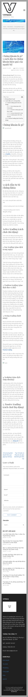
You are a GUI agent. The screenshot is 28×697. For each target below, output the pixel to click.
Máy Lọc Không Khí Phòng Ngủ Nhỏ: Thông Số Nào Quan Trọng (13, 548)
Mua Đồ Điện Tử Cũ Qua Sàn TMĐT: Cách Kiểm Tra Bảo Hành (13, 541)
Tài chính (21, 70)
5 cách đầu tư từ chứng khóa (12, 101)
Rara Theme (14, 690)
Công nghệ (6, 671)
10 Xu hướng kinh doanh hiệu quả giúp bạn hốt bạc (8, 454)
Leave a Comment (19, 68)
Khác (4, 675)
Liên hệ (5, 679)
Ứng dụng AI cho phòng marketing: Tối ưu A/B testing (14, 582)
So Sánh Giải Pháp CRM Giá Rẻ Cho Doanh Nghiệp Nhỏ (12, 555)
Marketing (5, 667)
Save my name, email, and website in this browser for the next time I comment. (13, 508)
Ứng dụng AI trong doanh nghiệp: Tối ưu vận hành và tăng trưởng (13, 575)
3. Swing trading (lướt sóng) (16, 113)
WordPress (14, 691)
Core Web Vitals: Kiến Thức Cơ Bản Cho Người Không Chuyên (14, 534)
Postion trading (7, 350)
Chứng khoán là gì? (10, 99)
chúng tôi (15, 441)
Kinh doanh (16, 70)
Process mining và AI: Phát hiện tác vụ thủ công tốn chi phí (13, 569)
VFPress (7, 14)
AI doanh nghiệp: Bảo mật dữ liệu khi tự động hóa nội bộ (14, 562)
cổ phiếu (7, 154)
